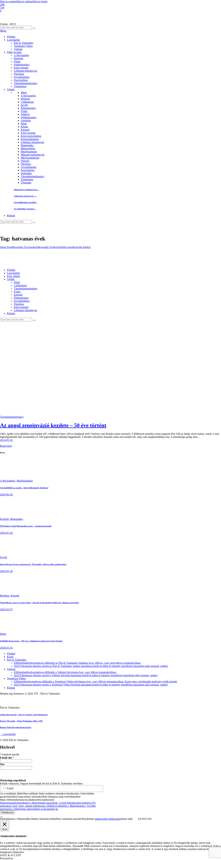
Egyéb (24, 105)
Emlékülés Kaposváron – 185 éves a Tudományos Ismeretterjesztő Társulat (31, 641)
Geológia (26, 120)
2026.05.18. (6, 571)
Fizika (24, 111)
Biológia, (5, 595)
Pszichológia (28, 170)
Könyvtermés (28, 132)
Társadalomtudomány (32, 176)
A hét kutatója (28, 95)
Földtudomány (29, 117)
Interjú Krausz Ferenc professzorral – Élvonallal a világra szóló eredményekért (33, 564)
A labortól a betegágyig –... (25, 196)
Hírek (24, 123)
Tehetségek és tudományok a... (26, 190)
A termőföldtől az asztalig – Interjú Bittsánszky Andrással (24, 488)
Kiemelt (25, 129)
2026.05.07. (6, 609)
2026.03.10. (6, 647)
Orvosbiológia (28, 167)
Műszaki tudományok (32, 154)
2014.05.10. (6, 440)
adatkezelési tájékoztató (107, 818)
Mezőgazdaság (29, 151)
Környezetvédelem (31, 136)
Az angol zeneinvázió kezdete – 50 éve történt (53, 425)
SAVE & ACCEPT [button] (10, 855)
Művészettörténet (30, 157)
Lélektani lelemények (32, 142)
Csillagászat (27, 101)
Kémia (24, 126)
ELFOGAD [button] (145, 818)
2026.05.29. (6, 532)
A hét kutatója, (8, 480)
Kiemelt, (5, 519)
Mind (24, 92)
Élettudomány (28, 108)
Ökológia (26, 164)
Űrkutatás (26, 182)
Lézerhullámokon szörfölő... (25, 202)
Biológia (25, 98)
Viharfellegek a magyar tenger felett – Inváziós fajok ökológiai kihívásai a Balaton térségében (39, 603)
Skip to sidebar (24, 1)
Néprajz (25, 160)
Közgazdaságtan (30, 139)
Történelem (27, 179)
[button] (6, 247)
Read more (6, 445)
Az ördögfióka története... (25, 209)
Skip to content (8, 1)
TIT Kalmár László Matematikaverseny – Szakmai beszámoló (25, 526)
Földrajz (25, 114)
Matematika (27, 145)
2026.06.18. (6, 494)
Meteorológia (28, 148)
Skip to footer (40, 1)
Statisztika (26, 173)
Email (9, 788)
